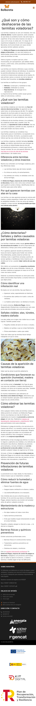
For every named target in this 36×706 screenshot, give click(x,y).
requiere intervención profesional (16, 551)
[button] (33, 7)
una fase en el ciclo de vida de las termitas (14, 151)
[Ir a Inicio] (7, 8)
